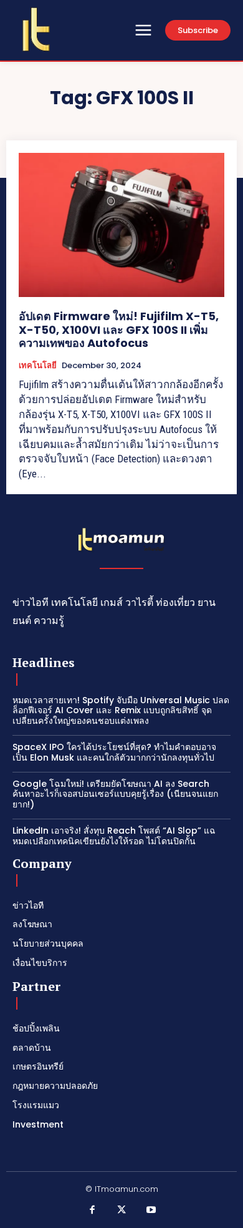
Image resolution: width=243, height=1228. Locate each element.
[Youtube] (151, 1210)
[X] (121, 1210)
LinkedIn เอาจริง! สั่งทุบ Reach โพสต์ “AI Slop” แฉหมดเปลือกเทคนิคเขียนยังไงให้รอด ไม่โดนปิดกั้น (114, 835)
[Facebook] (92, 1210)
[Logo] (36, 29)
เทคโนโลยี (38, 366)
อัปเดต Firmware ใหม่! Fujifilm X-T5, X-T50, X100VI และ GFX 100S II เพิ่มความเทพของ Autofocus (119, 329)
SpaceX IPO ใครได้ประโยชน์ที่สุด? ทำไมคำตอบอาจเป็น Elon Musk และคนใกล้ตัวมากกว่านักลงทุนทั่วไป (114, 752)
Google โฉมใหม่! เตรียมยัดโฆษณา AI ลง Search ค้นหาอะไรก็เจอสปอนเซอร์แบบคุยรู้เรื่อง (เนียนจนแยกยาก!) (115, 794)
